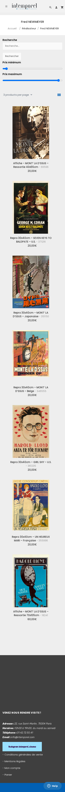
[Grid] (59, 95)
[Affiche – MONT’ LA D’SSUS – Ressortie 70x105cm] (31, 579)
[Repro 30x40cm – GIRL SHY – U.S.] (31, 430)
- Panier (7, 774)
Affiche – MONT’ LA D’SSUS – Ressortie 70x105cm (30, 613)
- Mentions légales (13, 761)
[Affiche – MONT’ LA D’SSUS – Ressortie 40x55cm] (31, 131)
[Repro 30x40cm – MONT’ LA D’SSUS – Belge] (31, 355)
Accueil (12, 28)
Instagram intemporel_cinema (22, 746)
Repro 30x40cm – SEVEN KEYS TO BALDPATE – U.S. (31, 239)
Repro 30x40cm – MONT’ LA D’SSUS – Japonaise (31, 314)
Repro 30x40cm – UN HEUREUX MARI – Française (31, 538)
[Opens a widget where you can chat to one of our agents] (52, 786)
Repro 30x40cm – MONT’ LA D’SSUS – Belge (31, 389)
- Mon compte (11, 768)
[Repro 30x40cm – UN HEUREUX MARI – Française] (31, 505)
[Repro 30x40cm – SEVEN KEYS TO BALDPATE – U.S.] (31, 206)
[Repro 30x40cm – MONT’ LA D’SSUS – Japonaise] (31, 280)
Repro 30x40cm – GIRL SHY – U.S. (30, 464)
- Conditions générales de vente (22, 754)
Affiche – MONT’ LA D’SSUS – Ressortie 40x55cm (30, 165)
